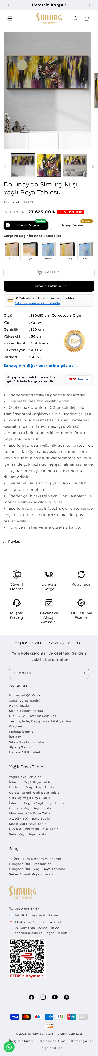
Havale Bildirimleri (24, 752)
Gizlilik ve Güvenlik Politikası (33, 716)
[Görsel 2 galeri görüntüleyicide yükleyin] (49, 165)
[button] (9, 18)
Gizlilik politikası (70, 1033)
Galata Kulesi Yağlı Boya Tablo (34, 792)
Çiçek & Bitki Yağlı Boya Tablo (34, 829)
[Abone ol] (83, 673)
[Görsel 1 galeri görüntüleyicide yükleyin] (23, 165)
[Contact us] (9, 1046)
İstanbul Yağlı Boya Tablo (30, 782)
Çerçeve (15, 726)
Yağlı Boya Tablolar (25, 777)
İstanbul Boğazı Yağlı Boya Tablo (36, 803)
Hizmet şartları (82, 1041)
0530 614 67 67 (27, 908)
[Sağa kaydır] (93, 166)
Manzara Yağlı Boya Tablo (30, 813)
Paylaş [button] (14, 541)
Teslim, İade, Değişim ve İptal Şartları (40, 721)
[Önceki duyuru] (9, 5)
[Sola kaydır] (5, 166)
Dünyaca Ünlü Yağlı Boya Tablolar (37, 869)
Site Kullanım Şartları (26, 710)
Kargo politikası (51, 1048)
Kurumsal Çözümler (25, 695)
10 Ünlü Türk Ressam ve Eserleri (35, 858)
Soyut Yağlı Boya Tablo (28, 823)
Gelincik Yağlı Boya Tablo (30, 808)
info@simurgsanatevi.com (36, 915)
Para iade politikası (51, 1041)
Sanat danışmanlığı (25, 700)
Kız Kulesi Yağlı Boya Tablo (31, 787)
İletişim (15, 737)
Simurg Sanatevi (40, 1033)
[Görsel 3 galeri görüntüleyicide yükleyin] (74, 165)
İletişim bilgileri (21, 1041)
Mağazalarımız (21, 731)
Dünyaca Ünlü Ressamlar (30, 864)
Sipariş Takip (20, 747)
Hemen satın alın (49, 286)
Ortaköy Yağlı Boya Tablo (29, 798)
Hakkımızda (19, 705)
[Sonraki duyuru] (89, 5)
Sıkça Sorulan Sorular (26, 742)
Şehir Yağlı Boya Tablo (27, 834)
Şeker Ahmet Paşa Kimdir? (31, 874)
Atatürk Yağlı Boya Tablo (29, 818)
